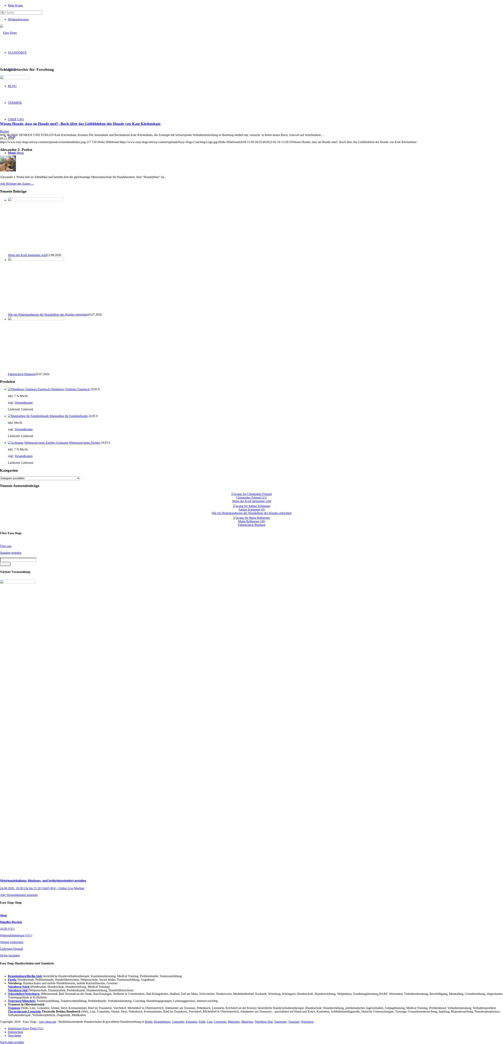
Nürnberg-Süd (264, 1021)
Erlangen (191, 1021)
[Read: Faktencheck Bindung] (36, 319)
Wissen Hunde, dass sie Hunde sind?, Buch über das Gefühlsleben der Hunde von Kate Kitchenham (80, 124)
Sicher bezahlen (10, 955)
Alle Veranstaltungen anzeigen (19, 895)
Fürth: (12, 979)
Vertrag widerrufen (11, 942)
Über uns (5, 546)
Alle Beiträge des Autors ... (17, 183)
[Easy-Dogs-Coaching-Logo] (8, 32)
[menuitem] (255, 5)
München (234, 1021)
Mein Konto (15, 5)
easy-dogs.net (47, 1021)
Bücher (4, 131)
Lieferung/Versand (11, 948)
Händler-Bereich (11, 922)
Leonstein (220, 1021)
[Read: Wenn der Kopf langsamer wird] (36, 200)
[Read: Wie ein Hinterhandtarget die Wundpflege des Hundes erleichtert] (36, 259)
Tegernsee (280, 1021)
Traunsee (293, 1021)
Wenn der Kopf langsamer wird (27, 255)
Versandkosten (24, 402)
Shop (3, 915)
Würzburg (307, 1021)
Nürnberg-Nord (19, 986)
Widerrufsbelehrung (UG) (16, 935)
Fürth (202, 1021)
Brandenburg (162, 1021)
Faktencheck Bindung (21, 374)
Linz (210, 1021)
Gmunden (178, 1021)
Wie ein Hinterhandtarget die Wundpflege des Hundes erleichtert (48, 314)
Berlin (148, 1021)
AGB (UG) (7, 928)
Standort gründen (10, 552)
